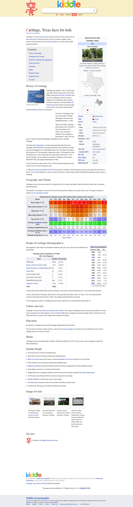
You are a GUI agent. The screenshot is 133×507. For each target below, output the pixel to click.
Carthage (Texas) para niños (49, 440)
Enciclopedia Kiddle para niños (68, 504)
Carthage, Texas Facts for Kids (36, 483)
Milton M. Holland (33, 359)
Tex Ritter (37, 172)
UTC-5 (94, 152)
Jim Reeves (58, 313)
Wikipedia (29, 502)
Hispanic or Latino (32, 283)
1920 (93, 257)
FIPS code (81, 160)
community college (67, 329)
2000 (93, 278)
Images (62, 14)
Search (94, 10)
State (79, 119)
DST (87, 152)
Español (80, 14)
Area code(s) (82, 157)
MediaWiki (55, 502)
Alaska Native (43, 268)
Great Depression (39, 145)
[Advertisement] (66, 22)
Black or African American (35, 265)
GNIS (79, 163)
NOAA (69, 238)
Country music (32, 415)
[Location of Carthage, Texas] (92, 83)
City (92, 44)
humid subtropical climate (40, 193)
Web (57, 14)
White (28, 262)
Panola (95, 122)
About (40, 504)
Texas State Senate (88, 372)
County (80, 122)
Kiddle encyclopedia (43, 478)
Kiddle (28, 504)
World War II (40, 147)
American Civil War (64, 95)
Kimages (68, 14)
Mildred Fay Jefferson (34, 366)
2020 (87, 138)
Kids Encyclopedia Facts (33, 33)
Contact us (54, 504)
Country (80, 116)
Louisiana (50, 42)
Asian (28, 271)
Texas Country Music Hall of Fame (45, 170)
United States (99, 116)
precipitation (38, 222)
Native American (32, 268)
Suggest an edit (85, 488)
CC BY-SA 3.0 (45, 500)
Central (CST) (101, 149)
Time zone (81, 149)
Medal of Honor (38, 110)
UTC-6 (94, 149)
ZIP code (81, 154)
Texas (97, 119)
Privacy (47, 504)
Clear (90, 10)
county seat (32, 39)
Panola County (44, 37)
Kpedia (74, 14)
